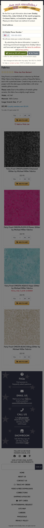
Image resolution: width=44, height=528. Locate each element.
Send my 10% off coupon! (17, 53)
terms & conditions (34, 47)
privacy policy (23, 50)
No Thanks (34, 53)
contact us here (14, 63)
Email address (8, 25)
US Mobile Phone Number (13, 32)
